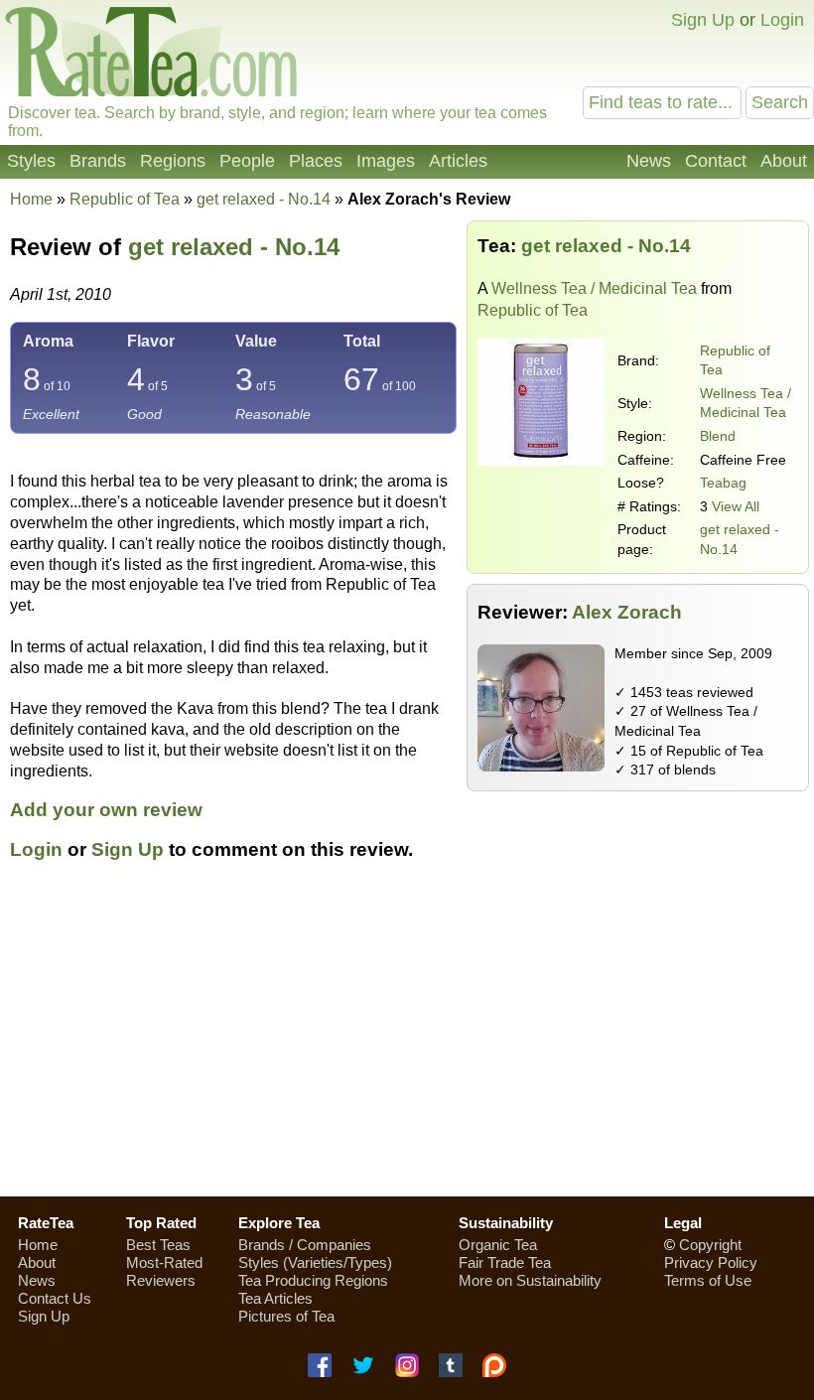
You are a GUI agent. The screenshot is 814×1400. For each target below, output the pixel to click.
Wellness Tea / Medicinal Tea (594, 288)
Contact (715, 161)
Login (782, 20)
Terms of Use (707, 1280)
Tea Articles (275, 1298)
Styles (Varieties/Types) (315, 1262)
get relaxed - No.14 (233, 246)
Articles (458, 161)
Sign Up (703, 20)
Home (31, 199)
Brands (97, 161)
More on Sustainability (530, 1280)
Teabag (723, 482)
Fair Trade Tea (505, 1262)
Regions (172, 161)
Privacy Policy (710, 1262)
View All (735, 506)
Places (315, 161)
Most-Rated (164, 1262)
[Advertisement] (407, 1040)
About (783, 161)
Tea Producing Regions (313, 1280)
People (247, 161)
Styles (31, 161)
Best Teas (158, 1244)
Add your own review (106, 809)
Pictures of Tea (286, 1316)
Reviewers (161, 1280)
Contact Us (54, 1298)
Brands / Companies (304, 1244)
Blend (718, 436)
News (648, 161)
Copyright (710, 1244)
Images (385, 161)
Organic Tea (498, 1244)
